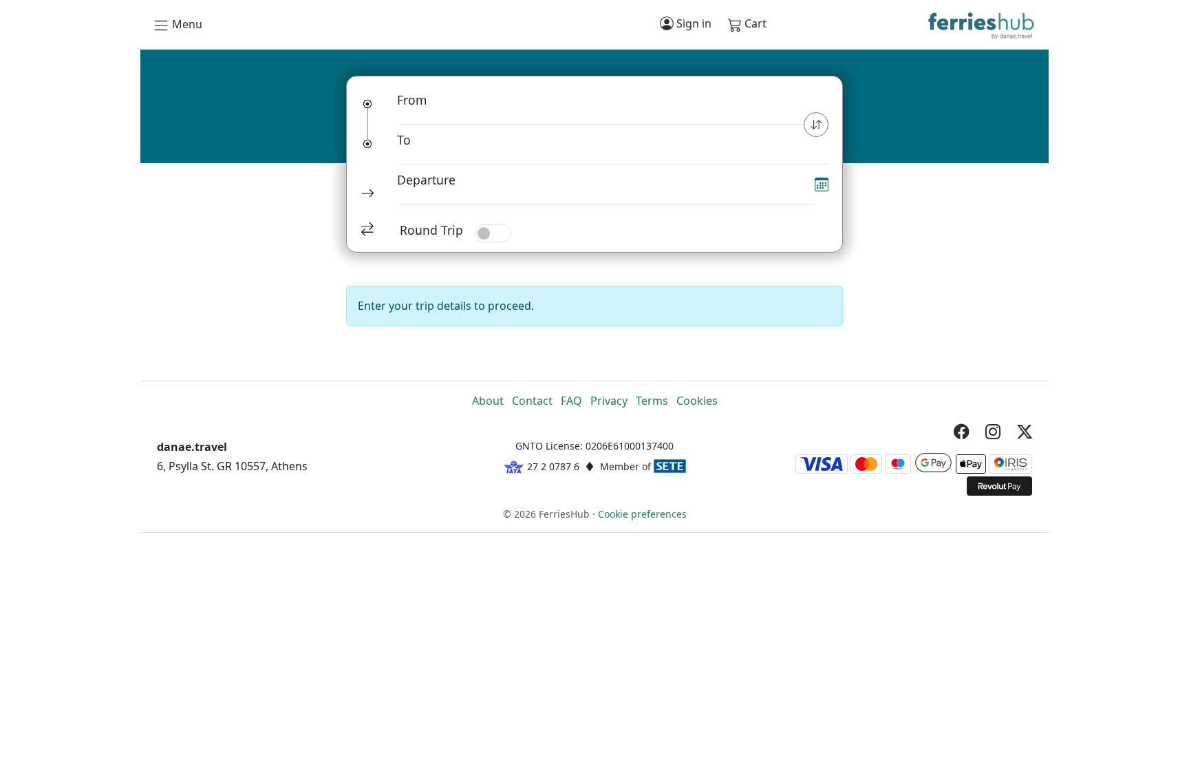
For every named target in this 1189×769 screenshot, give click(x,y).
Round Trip (431, 230)
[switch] (493, 233)
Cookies (697, 400)
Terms (652, 400)
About (488, 400)
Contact (532, 400)
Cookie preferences (642, 513)
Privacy (609, 400)
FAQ (571, 400)
